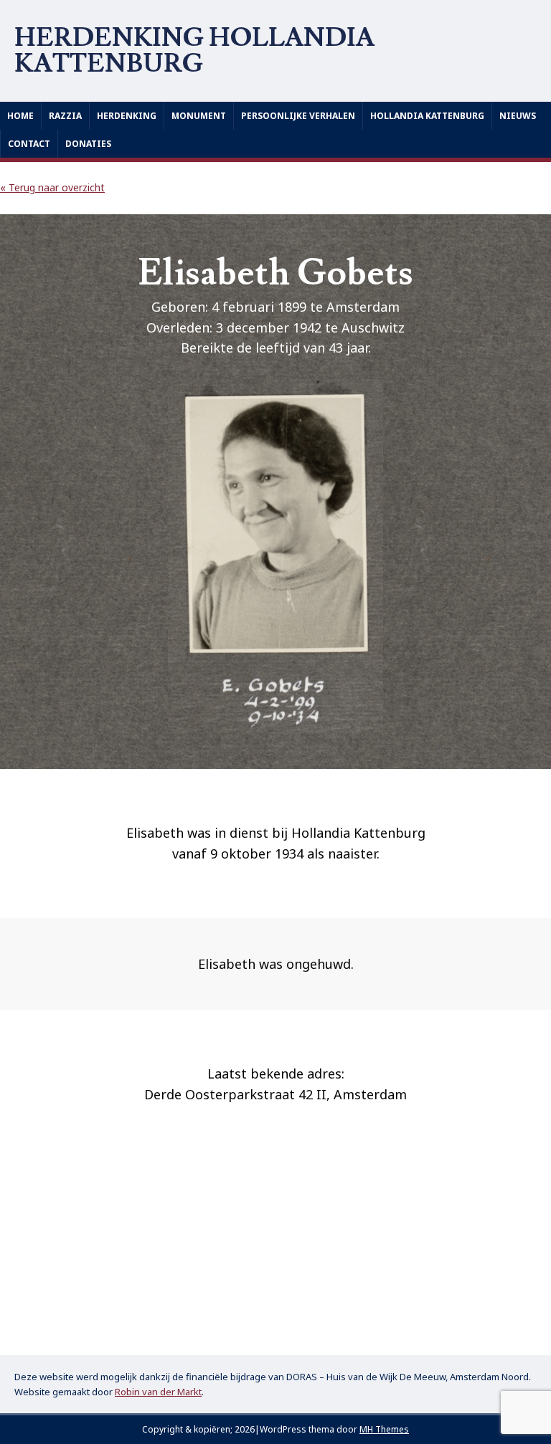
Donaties (88, 144)
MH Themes (384, 1429)
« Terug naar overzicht (52, 187)
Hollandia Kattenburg (427, 116)
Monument (198, 116)
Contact (29, 144)
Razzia (65, 116)
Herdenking (126, 116)
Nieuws (517, 116)
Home (20, 116)
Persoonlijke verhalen (298, 116)
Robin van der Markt (158, 1391)
